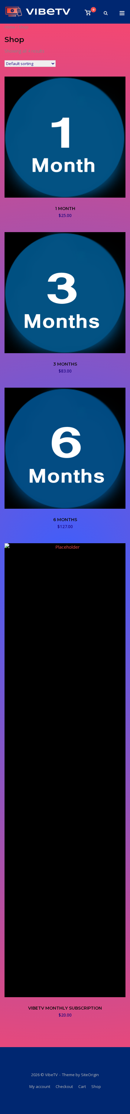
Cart (82, 1086)
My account (39, 1086)
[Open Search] (105, 13)
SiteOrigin (90, 1074)
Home (10, 27)
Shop (96, 1086)
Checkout (64, 1086)
